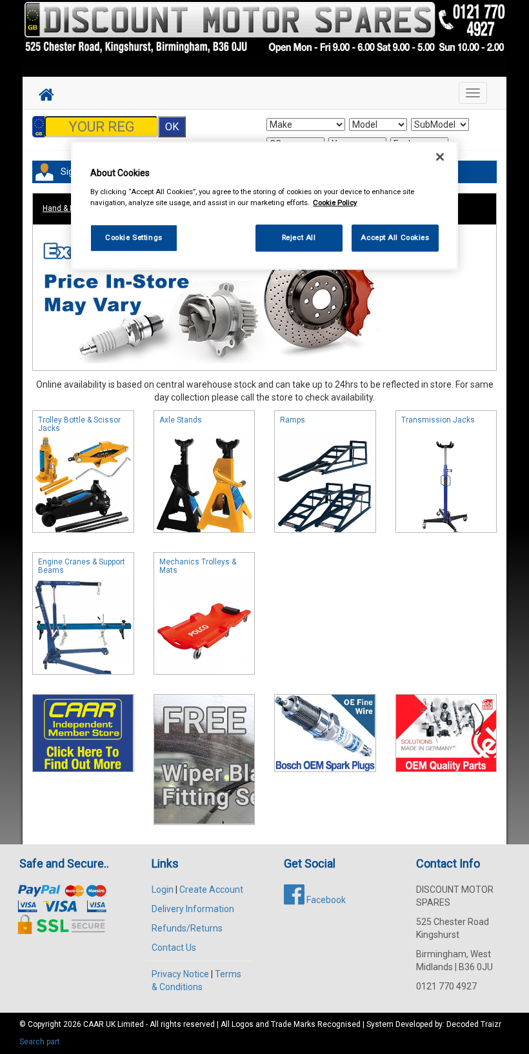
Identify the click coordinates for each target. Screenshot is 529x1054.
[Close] (440, 157)
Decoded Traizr (473, 1024)
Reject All (299, 237)
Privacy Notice (180, 974)
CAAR (93, 1024)
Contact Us (174, 947)
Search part (39, 1041)
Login (163, 889)
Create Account (211, 889)
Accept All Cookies (395, 237)
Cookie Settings (134, 237)
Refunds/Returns (187, 928)
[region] (264, 205)
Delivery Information (193, 909)
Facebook (325, 900)
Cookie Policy (335, 202)
